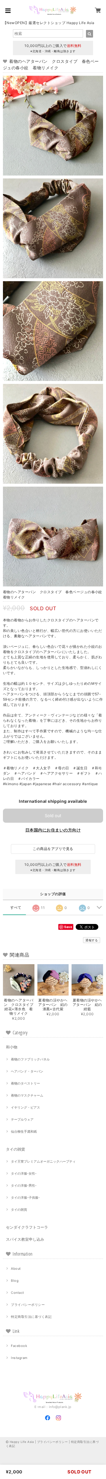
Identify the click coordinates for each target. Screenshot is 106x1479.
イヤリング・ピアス (25, 1107)
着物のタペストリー (25, 1083)
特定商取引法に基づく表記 (31, 1317)
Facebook (19, 1346)
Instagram (19, 1358)
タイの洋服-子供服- (25, 1197)
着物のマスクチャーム (27, 1095)
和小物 (11, 1047)
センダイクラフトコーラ (27, 1227)
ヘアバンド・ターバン (27, 1071)
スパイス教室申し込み (25, 1239)
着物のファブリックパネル (30, 1059)
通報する (91, 940)
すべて (15, 907)
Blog (15, 1281)
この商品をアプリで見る (53, 848)
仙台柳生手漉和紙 (24, 1131)
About (16, 1268)
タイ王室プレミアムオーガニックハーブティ (43, 1161)
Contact (17, 1293)
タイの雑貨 (15, 1149)
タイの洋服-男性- (24, 1185)
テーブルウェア (22, 1119)
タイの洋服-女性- (24, 1173)
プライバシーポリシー (28, 1305)
